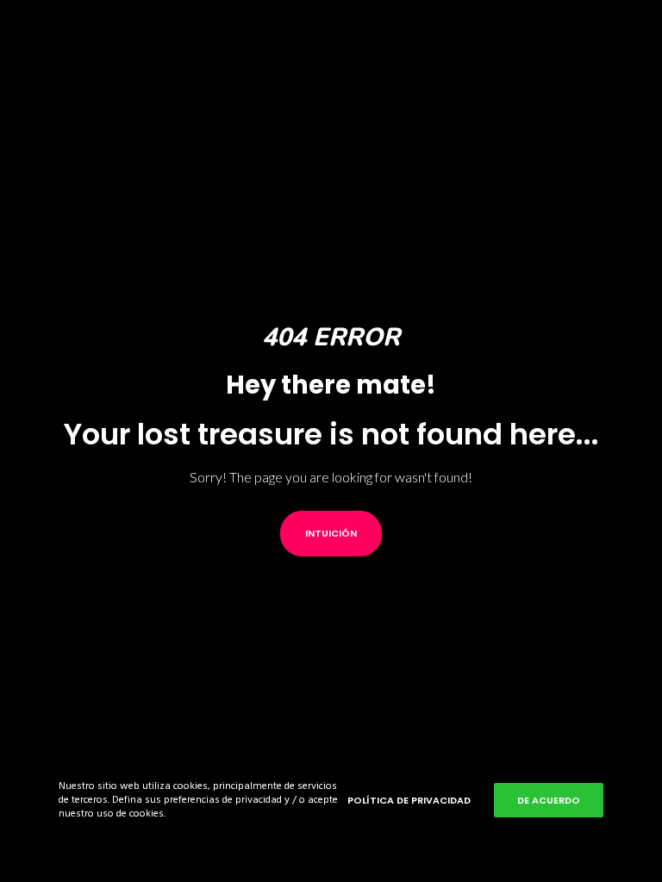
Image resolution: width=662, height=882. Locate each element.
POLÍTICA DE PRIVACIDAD (409, 800)
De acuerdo (548, 800)
